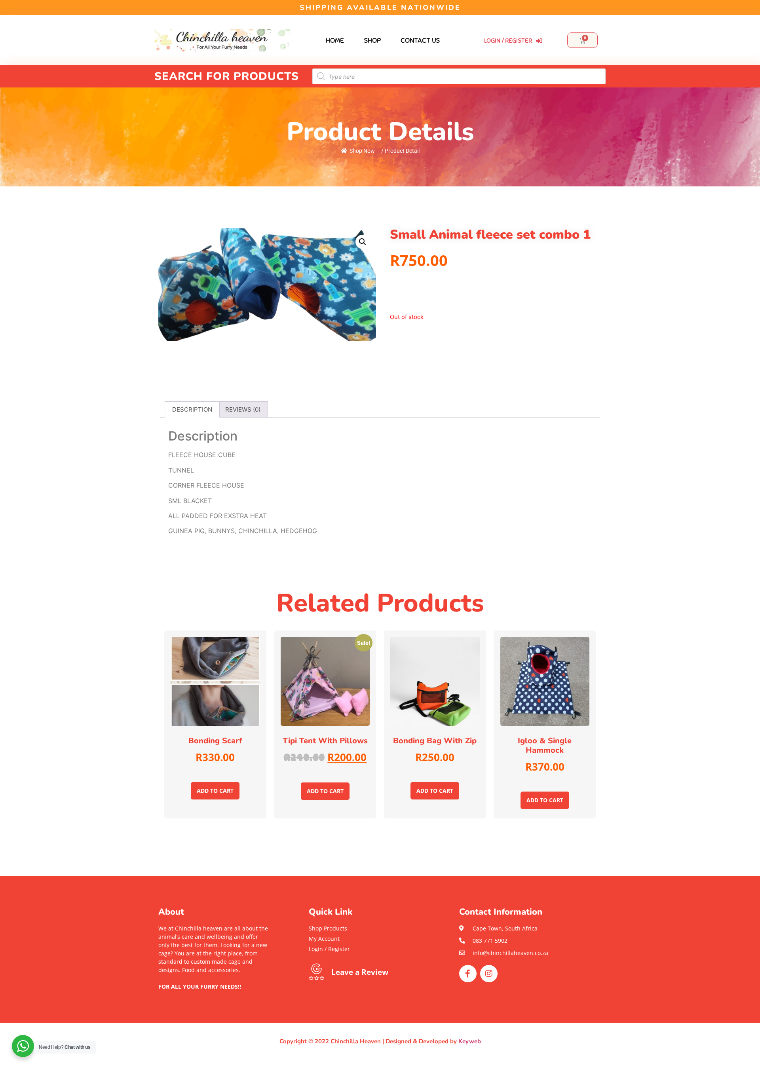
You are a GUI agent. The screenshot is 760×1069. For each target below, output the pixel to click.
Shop (372, 40)
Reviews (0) (242, 409)
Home (335, 40)
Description (192, 409)
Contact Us (420, 40)
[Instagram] (489, 973)
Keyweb (469, 1041)
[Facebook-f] (468, 973)
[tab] (192, 409)
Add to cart (215, 790)
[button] (213, 995)
